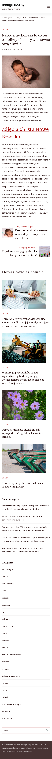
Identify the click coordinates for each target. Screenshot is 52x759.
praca (4, 633)
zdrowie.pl (7, 718)
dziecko (5, 597)
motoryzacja (7, 626)
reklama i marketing (11, 654)
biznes (5, 576)
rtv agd (5, 668)
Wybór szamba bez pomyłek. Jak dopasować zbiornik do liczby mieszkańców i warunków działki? (25, 507)
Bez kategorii (8, 569)
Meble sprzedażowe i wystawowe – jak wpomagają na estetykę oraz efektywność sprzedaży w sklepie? (26, 539)
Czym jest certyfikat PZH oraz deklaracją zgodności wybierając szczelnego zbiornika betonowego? (24, 528)
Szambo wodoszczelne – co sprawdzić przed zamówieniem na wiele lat (22, 518)
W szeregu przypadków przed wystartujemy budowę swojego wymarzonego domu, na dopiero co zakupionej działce (23, 378)
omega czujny (13, 5)
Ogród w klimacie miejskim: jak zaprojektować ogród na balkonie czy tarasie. (24, 433)
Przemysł (6, 640)
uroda (4, 690)
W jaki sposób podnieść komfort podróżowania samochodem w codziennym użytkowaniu (22, 550)
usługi (5, 30)
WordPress (27, 751)
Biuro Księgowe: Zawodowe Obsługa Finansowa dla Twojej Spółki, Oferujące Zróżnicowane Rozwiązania (25, 322)
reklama (6, 647)
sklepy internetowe (11, 676)
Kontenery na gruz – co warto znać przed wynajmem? (23, 484)
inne (4, 612)
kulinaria (6, 619)
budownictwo (8, 583)
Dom (4, 590)
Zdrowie (6, 711)
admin (4, 49)
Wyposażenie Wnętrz (11, 704)
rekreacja (6, 661)
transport (6, 683)
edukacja (6, 605)
